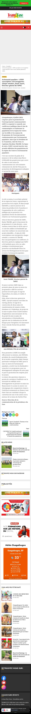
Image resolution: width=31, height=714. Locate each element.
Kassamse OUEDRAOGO (7, 88)
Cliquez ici (24, 3)
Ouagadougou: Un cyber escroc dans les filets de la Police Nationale (21, 606)
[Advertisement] (15, 46)
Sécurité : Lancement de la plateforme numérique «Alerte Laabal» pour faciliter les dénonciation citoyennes (21, 642)
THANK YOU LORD (7, 702)
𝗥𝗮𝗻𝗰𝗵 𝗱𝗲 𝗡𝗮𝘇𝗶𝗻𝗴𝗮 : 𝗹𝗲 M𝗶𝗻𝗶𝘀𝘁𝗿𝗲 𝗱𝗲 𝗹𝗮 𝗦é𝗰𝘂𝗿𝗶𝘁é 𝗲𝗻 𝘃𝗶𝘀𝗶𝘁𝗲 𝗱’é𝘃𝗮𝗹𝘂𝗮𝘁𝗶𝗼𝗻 (21, 449)
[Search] (28, 27)
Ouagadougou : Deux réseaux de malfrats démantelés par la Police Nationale (20, 630)
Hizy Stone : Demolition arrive (14, 699)
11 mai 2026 (16, 648)
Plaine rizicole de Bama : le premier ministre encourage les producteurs (20, 461)
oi (2, 699)
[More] (16, 414)
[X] (6, 414)
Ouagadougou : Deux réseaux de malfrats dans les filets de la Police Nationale (21, 618)
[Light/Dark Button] (24, 27)
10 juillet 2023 (17, 88)
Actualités (4, 76)
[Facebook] (3, 414)
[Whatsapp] (13, 414)
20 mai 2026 (16, 623)
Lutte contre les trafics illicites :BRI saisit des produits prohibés (15, 703)
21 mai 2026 (16, 597)
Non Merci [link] (22, 710)
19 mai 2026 (16, 635)
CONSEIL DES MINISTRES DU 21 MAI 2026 (21, 595)
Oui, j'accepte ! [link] (14, 710)
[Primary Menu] (1, 27)
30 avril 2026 (17, 466)
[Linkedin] (10, 414)
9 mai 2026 (16, 453)
